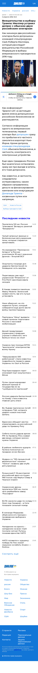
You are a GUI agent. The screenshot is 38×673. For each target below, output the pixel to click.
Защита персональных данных (24, 642)
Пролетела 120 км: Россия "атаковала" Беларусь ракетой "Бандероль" (17, 226)
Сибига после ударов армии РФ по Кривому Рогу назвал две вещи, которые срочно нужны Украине (16, 437)
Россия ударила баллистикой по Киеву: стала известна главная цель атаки (16, 398)
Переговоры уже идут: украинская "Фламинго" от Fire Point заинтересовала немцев (15, 278)
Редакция (6, 635)
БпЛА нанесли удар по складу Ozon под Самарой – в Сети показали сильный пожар (17, 503)
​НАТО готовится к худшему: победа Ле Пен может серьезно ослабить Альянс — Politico (16, 543)
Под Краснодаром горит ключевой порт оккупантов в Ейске (16, 373)
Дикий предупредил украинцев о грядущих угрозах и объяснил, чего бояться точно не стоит (14, 334)
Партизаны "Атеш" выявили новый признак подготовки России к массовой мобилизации (15, 320)
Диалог (4, 14)
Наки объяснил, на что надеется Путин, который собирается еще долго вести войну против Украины (16, 306)
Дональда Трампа (12, 193)
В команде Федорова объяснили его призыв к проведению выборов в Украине (14, 516)
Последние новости (16, 218)
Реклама (22, 630)
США (5, 205)
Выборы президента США (12, 209)
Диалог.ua (17, 650)
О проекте (6, 630)
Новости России (15, 205)
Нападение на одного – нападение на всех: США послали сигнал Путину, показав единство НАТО (14, 530)
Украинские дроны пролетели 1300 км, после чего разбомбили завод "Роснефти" (15, 490)
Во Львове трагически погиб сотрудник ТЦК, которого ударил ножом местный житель (16, 411)
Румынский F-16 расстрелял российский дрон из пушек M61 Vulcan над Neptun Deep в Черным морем (17, 476)
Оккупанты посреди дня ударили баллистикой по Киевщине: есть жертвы (14, 266)
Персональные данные (24, 636)
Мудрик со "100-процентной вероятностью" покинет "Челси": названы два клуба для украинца (16, 462)
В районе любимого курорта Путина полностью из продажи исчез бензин (16, 449)
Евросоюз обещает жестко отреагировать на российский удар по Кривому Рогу (17, 424)
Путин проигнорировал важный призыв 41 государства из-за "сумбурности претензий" (15, 385)
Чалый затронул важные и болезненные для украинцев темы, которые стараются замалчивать (16, 239)
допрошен (23, 134)
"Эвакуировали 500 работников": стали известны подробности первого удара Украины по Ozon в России (16, 360)
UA (34, 3)
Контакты (6, 640)
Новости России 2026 (15, 14)
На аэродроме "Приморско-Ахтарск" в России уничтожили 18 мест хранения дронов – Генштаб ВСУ (17, 253)
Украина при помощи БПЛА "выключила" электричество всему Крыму (16, 347)
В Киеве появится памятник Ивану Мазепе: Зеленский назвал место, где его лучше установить (16, 292)
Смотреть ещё (10, 554)
